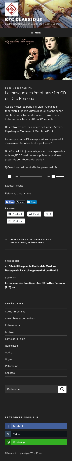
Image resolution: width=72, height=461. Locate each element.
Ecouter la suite (14, 185)
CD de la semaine (21, 239)
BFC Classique (24, 19)
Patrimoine (11, 366)
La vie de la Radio (15, 338)
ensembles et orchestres (20, 318)
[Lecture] (9, 176)
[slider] (60, 176)
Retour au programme (18, 193)
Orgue (8, 359)
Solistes (10, 372)
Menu (38, 32)
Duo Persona (47, 110)
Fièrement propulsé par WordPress (23, 453)
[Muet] (53, 176)
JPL (30, 88)
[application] (36, 176)
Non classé (11, 345)
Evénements (36, 242)
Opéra (8, 352)
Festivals (10, 332)
